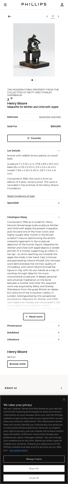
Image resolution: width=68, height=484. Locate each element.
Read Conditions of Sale (21, 196)
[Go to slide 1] (32, 80)
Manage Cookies (34, 459)
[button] (34, 49)
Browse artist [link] (18, 363)
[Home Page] (34, 4)
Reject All (33, 468)
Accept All (34, 478)
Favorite (36, 138)
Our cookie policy (18, 450)
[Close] (64, 399)
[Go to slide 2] (36, 80)
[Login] (62, 5)
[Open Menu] (7, 4)
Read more (36, 316)
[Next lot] (58, 16)
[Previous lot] (47, 16)
